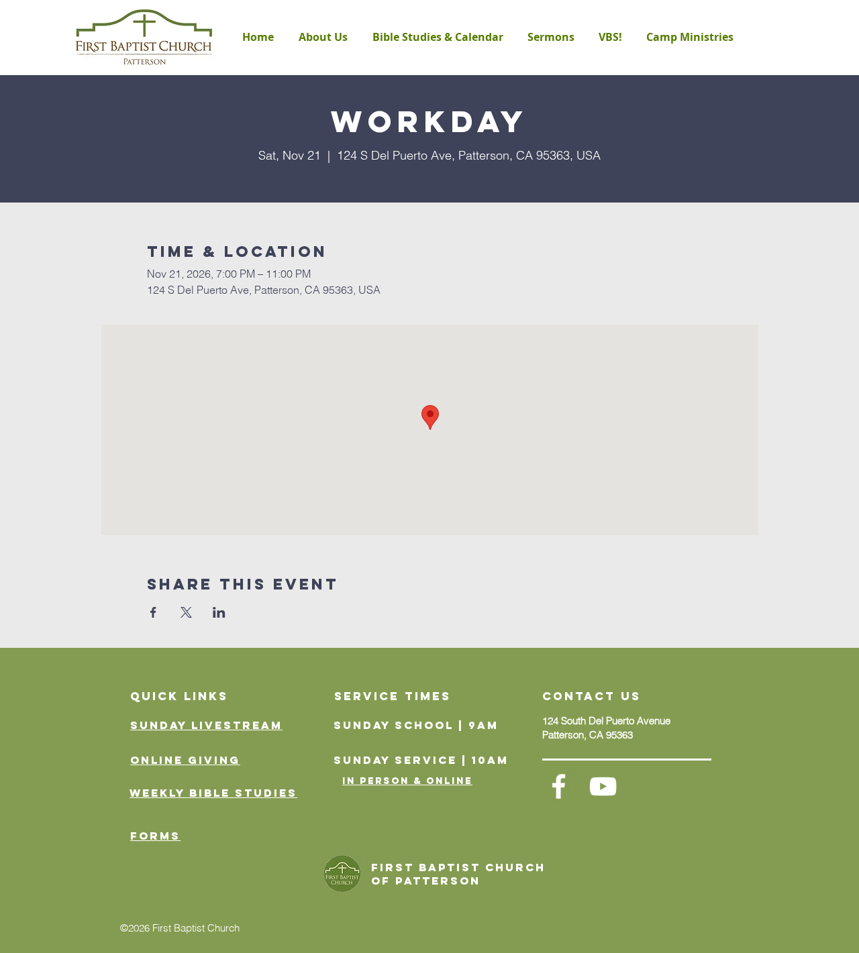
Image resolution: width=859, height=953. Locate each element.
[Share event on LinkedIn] (219, 612)
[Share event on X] (186, 612)
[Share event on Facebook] (153, 612)
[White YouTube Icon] (603, 786)
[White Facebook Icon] (558, 786)
